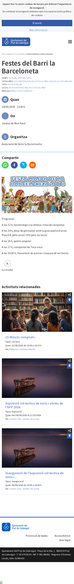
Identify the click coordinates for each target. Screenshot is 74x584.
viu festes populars (18, 87)
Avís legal (65, 540)
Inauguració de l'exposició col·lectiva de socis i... (34, 475)
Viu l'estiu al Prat (37, 87)
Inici (4, 54)
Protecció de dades (37, 535)
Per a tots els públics (21, 91)
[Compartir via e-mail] (33, 165)
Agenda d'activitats (16, 54)
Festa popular (15, 84)
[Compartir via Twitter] (24, 165)
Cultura (12, 78)
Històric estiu (24, 78)
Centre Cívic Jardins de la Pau (24, 419)
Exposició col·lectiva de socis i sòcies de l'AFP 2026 (34, 405)
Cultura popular (22, 81)
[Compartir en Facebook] (15, 165)
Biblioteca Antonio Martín (22, 349)
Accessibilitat (63, 535)
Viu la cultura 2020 (63, 81)
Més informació (38, 30)
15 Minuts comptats (20, 337)
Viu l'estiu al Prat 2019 (42, 81)
